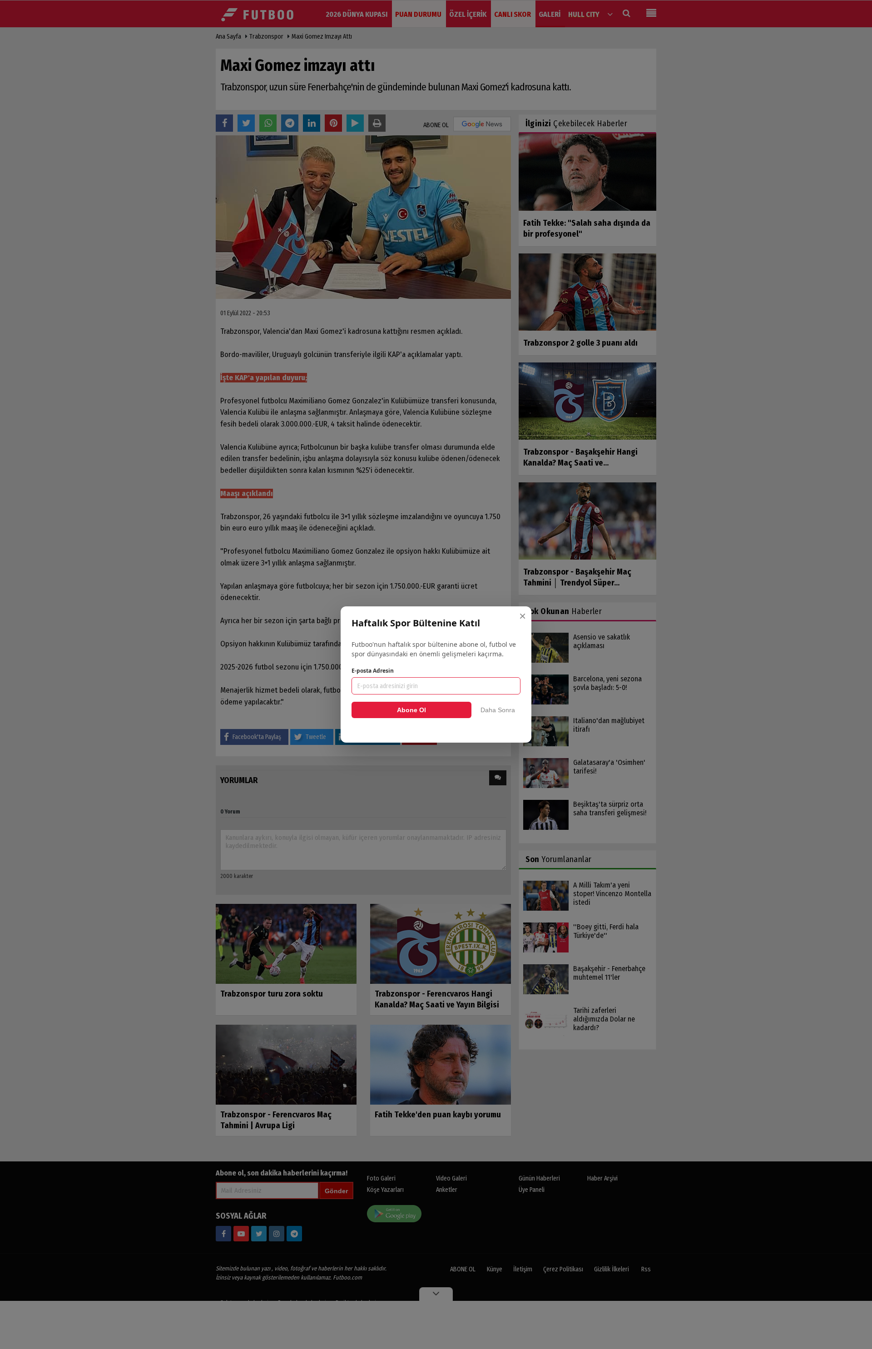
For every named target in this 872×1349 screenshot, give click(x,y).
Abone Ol (411, 710)
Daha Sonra (498, 710)
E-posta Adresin (373, 670)
